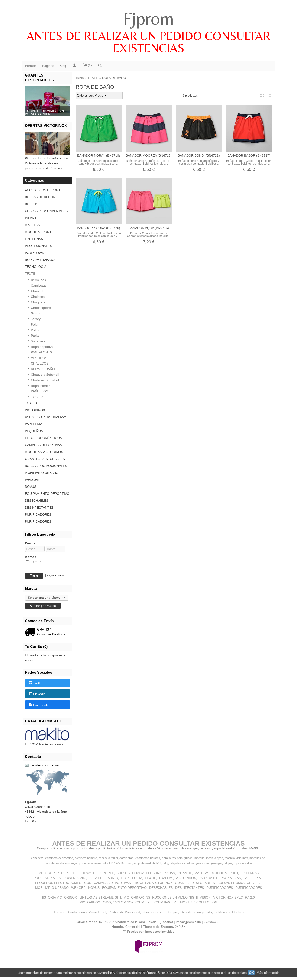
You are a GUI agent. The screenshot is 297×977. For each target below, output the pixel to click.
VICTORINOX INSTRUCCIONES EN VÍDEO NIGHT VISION (167, 897)
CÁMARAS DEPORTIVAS (43, 445)
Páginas (48, 66)
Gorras (36, 313)
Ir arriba (59, 912)
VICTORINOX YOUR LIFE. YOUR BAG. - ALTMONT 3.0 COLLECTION (165, 902)
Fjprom (148, 18)
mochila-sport (214, 858)
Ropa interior (40, 386)
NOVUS (30, 486)
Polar (35, 324)
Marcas (30, 557)
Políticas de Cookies (229, 912)
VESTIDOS (39, 358)
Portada (31, 66)
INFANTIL (32, 218)
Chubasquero (41, 308)
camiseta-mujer (108, 858)
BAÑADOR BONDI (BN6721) (199, 155)
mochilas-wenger (67, 863)
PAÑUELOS (39, 391)
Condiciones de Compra (160, 912)
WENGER (32, 480)
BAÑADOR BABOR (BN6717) (248, 155)
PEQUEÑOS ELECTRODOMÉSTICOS (43, 434)
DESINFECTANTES (39, 507)
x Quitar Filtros (55, 575)
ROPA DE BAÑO (43, 369)
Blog (63, 66)
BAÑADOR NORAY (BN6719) (98, 155)
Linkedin (39, 694)
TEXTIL (30, 273)
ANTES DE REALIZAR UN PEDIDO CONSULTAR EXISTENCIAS (148, 42)
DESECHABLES (36, 500)
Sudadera (38, 341)
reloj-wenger (214, 863)
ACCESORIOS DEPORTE (44, 190)
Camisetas (38, 285)
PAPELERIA (33, 424)
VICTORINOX (35, 410)
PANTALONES (41, 352)
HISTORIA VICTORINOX (59, 897)
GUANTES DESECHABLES (45, 459)
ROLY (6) (35, 562)
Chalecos (38, 296)
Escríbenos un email (44, 765)
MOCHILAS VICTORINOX (44, 452)
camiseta (37, 858)
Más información (268, 972)
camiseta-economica (59, 858)
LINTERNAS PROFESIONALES (38, 242)
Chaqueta (38, 302)
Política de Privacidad (124, 912)
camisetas (126, 858)
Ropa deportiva (42, 347)
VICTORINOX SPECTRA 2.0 (234, 897)
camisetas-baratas (147, 858)
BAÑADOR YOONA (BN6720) (98, 228)
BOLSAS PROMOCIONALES (46, 466)
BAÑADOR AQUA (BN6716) (149, 228)
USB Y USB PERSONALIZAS (46, 417)
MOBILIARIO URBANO (41, 473)
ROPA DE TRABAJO (40, 260)
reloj (165, 863)
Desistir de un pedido (196, 912)
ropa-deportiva (243, 863)
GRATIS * (44, 629)
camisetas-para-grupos (177, 858)
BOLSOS (31, 204)
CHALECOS (39, 363)
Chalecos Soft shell (45, 380)
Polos (35, 330)
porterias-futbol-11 (149, 863)
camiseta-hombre (86, 858)
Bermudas (38, 280)
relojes (228, 863)
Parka (35, 335)
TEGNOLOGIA (35, 267)
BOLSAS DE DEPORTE (42, 197)
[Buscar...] (99, 66)
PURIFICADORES (38, 514)
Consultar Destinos (51, 634)
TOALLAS (38, 397)
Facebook (40, 705)
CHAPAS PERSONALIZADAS (46, 211)
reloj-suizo (198, 863)
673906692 (212, 922)
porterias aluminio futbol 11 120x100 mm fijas (107, 863)
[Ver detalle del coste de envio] (31, 632)
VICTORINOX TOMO (95, 902)
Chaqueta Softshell (45, 374)
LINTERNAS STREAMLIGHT (100, 897)
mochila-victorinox (236, 858)
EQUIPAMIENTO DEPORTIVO (47, 493)
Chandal (37, 291)
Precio (30, 543)
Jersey (36, 319)
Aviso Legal (97, 912)
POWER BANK (35, 253)
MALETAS (32, 225)
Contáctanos (77, 912)
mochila (199, 858)
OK (251, 972)
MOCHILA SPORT (38, 232)
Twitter (38, 683)
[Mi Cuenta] (74, 66)
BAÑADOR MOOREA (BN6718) (149, 155)
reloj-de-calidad (180, 863)
